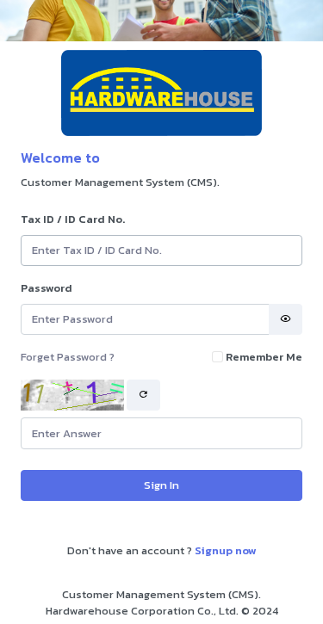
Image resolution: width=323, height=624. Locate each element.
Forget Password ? (68, 357)
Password (46, 288)
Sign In (161, 485)
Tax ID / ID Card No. (73, 219)
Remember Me (264, 357)
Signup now (226, 550)
